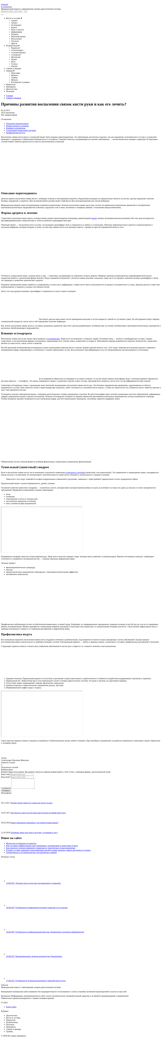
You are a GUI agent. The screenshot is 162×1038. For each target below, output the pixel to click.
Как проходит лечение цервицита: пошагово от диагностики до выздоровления (40, 848)
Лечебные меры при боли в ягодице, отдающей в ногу (34, 832)
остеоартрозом (53, 339)
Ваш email (5, 777)
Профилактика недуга (15, 133)
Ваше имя (5, 774)
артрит (94, 218)
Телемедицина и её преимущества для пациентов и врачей (31, 852)
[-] (3, 765)
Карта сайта (11, 1007)
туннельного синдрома (75, 472)
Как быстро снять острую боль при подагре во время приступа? (38, 813)
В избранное (6, 7)
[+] (5, 765)
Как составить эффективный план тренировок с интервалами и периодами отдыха (42, 846)
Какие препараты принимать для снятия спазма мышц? (34, 823)
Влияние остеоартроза (15, 128)
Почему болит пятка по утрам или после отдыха (31, 803)
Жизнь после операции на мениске (21, 843)
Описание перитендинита (17, 123)
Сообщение (6, 788)
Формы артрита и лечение (17, 126)
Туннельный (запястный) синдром (21, 130)
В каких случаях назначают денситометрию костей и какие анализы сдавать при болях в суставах (48, 850)
